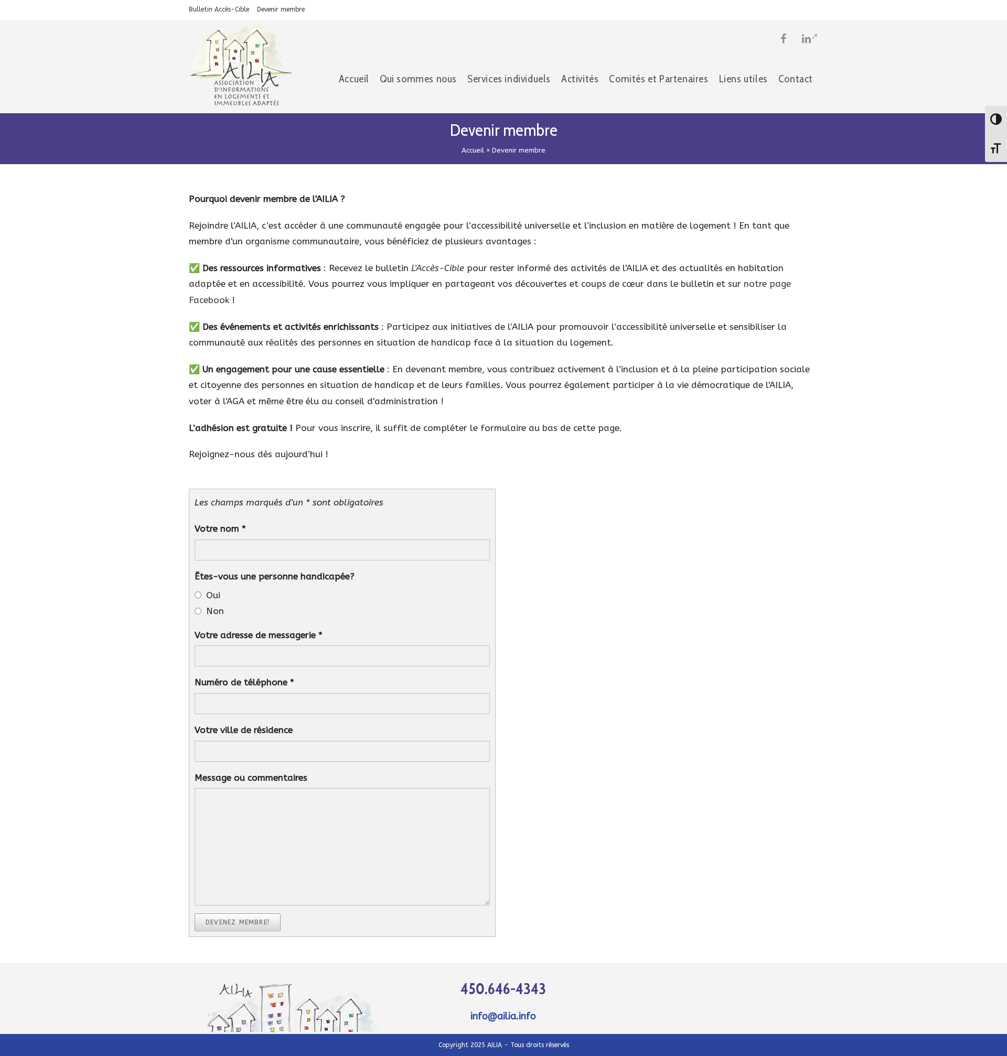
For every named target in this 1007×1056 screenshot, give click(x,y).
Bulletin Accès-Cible (219, 9)
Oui (213, 595)
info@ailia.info (503, 1016)
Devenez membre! (238, 922)
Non (215, 611)
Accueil (473, 150)
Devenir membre (281, 9)
